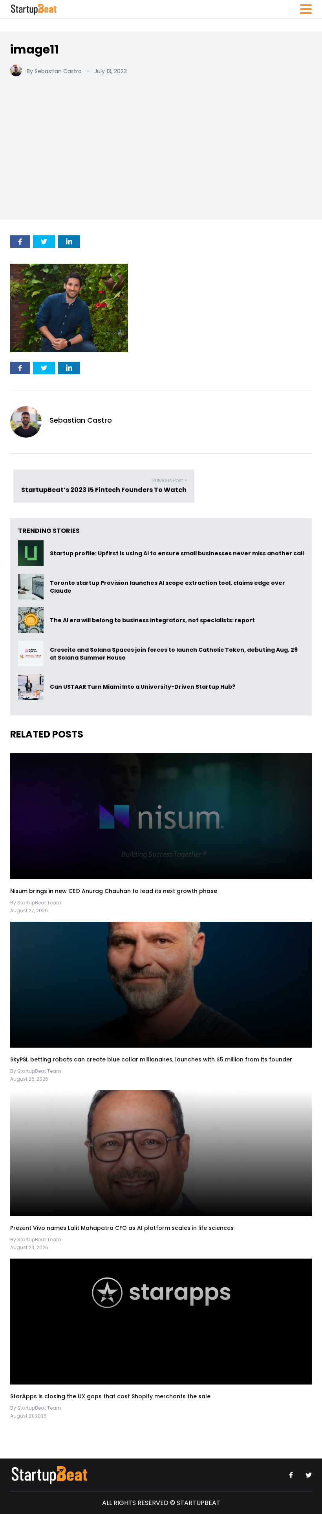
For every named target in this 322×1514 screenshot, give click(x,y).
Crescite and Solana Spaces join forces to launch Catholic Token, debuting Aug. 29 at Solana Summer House (174, 654)
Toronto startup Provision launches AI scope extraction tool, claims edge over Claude (167, 587)
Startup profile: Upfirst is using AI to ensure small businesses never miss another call (177, 553)
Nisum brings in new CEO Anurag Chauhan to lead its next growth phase (113, 891)
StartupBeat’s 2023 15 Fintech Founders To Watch (104, 489)
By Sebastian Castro (54, 71)
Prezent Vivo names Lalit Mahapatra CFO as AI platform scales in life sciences (122, 1228)
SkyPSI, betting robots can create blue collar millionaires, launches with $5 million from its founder (151, 1059)
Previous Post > (169, 480)
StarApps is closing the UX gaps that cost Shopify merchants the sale (111, 1396)
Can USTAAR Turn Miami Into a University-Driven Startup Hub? (142, 687)
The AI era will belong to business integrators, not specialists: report (152, 620)
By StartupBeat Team (35, 902)
